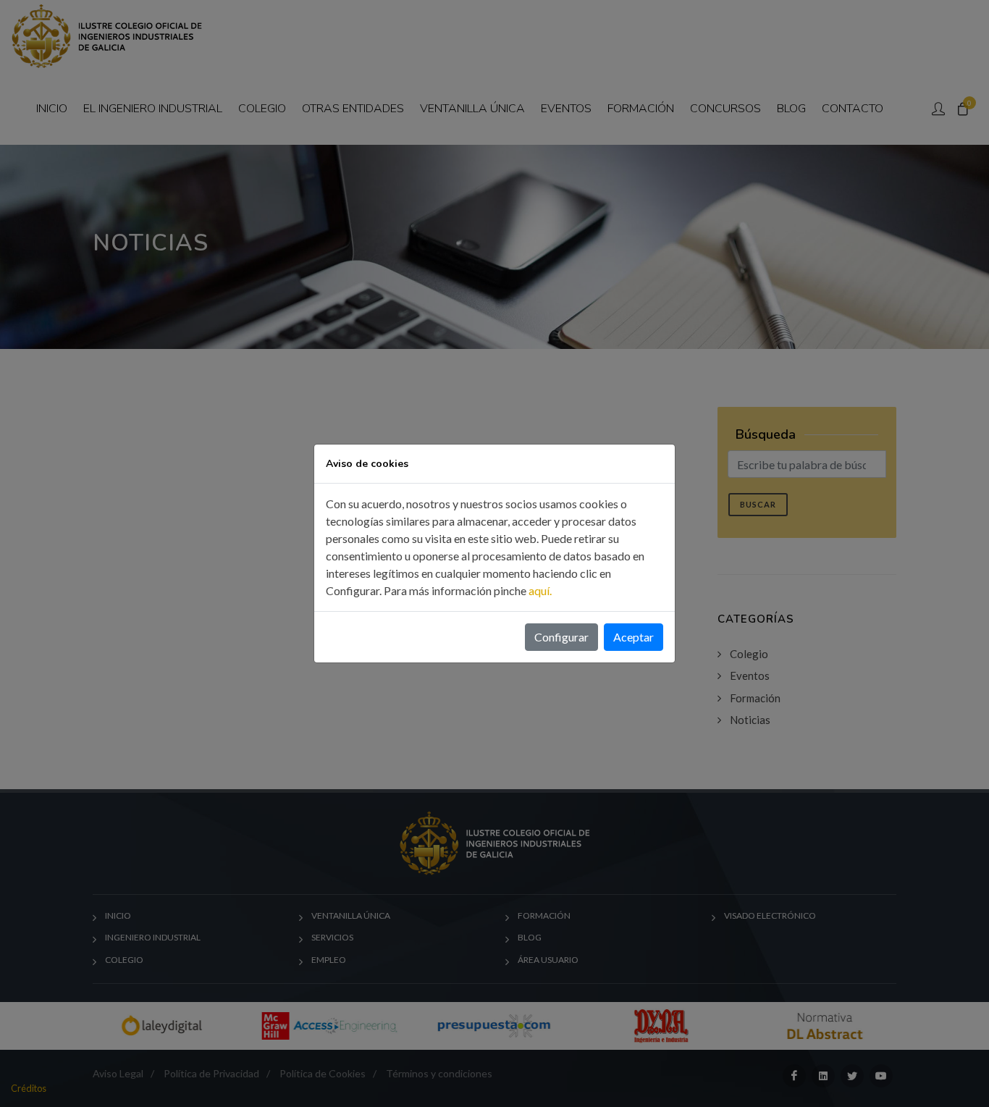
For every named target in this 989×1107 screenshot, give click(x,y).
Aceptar (633, 637)
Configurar (561, 637)
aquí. (540, 590)
